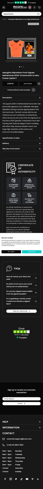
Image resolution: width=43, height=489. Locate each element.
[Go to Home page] (20, 7)
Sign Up (20, 403)
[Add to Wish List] (39, 83)
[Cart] (39, 7)
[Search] (38, 14)
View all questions (20, 311)
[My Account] (34, 7)
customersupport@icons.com (19, 439)
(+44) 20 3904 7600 (15, 445)
